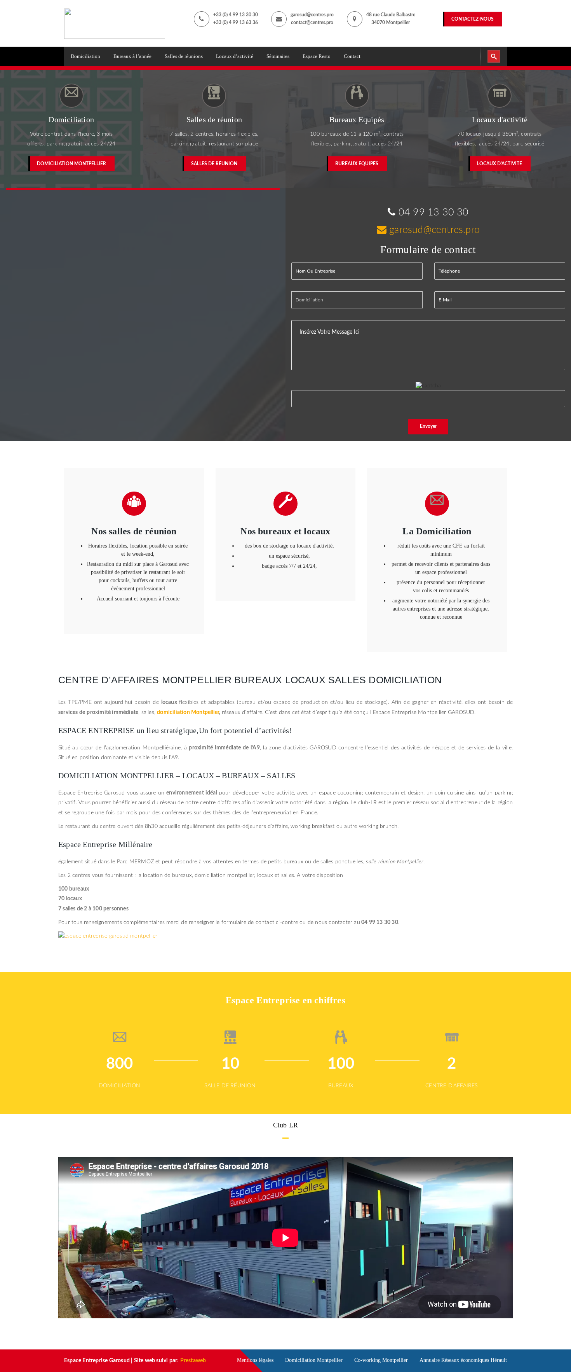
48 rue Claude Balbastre (390, 14)
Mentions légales (255, 1360)
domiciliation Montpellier (188, 712)
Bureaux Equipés (356, 163)
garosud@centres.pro (312, 14)
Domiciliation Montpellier (71, 163)
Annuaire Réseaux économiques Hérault (463, 1360)
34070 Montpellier (390, 22)
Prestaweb (193, 1360)
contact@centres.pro (312, 22)
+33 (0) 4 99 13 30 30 (235, 14)
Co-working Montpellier (381, 1360)
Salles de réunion (214, 163)
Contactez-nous (472, 19)
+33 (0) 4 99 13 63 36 (235, 22)
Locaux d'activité (499, 163)
